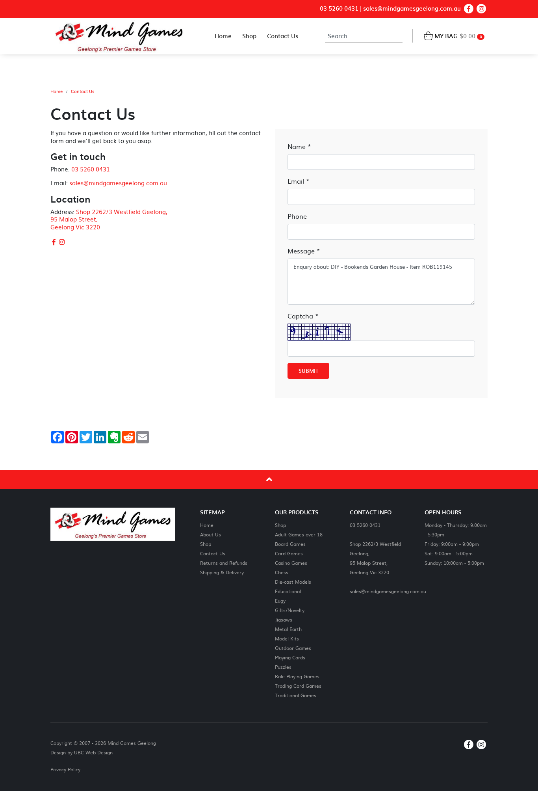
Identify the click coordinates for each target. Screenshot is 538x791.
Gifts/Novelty (289, 610)
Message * (304, 250)
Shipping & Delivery (222, 572)
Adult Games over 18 (299, 534)
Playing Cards (290, 657)
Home (56, 91)
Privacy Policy (65, 769)
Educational (288, 591)
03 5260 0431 (339, 8)
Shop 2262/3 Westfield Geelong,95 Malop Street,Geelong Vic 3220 (375, 558)
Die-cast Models (293, 581)
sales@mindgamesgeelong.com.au (412, 8)
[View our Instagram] (481, 8)
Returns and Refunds (223, 562)
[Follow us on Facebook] (468, 8)
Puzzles (283, 666)
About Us (210, 534)
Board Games (290, 543)
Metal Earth (288, 629)
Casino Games (291, 562)
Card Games (289, 553)
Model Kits (287, 638)
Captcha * (303, 315)
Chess (281, 572)
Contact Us (82, 91)
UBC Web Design (93, 752)
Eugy (280, 600)
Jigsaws (283, 619)
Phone (297, 216)
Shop (205, 543)
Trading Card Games (298, 685)
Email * (299, 181)
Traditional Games (295, 695)
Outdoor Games (293, 647)
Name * (299, 146)
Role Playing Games (297, 676)
